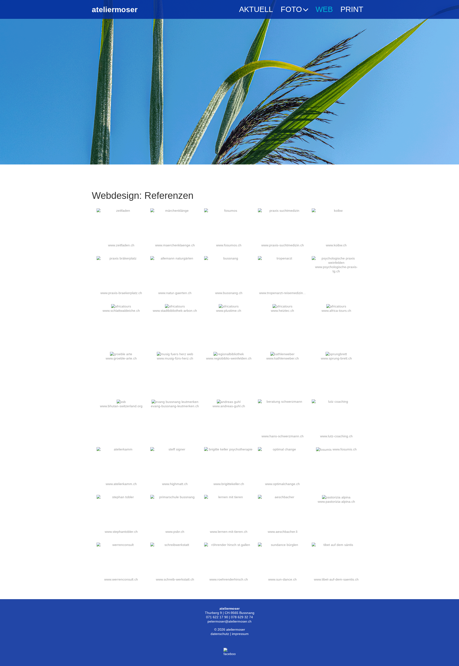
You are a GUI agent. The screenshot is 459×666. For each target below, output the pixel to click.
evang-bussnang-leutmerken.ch (175, 406)
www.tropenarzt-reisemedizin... (282, 293)
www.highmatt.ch (175, 484)
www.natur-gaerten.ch (174, 293)
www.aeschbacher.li (282, 532)
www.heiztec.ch (282, 310)
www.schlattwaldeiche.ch (121, 310)
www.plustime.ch (228, 310)
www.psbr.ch (174, 532)
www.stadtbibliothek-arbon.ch (175, 310)
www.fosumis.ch (345, 449)
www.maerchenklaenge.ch (175, 245)
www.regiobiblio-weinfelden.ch (228, 358)
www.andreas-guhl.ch (229, 406)
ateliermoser (114, 9)
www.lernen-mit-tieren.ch (228, 532)
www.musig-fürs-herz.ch (175, 358)
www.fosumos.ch (228, 245)
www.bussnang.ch (228, 293)
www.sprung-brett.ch (336, 358)
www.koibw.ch (336, 245)
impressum (240, 634)
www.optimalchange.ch (282, 484)
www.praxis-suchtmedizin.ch (282, 245)
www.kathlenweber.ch (282, 358)
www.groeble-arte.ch (121, 358)
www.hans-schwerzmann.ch (283, 436)
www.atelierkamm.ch (121, 484)
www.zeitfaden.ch (121, 245)
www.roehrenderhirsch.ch (228, 579)
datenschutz (220, 634)
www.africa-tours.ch (336, 310)
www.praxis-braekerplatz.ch (121, 293)
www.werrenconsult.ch (121, 579)
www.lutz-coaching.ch (336, 436)
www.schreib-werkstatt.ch (175, 579)
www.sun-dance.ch (282, 579)
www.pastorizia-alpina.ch (336, 501)
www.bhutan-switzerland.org (121, 406)
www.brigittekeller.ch (228, 484)
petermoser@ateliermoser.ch (229, 621)
